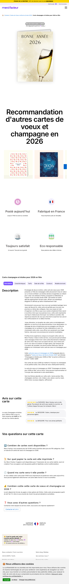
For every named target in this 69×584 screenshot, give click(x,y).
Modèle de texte (60, 283)
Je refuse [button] (14, 580)
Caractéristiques (20, 283)
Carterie (7, 15)
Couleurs (49, 283)
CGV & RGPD (6, 556)
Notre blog (39, 552)
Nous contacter (7, 552)
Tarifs (30, 283)
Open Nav (66, 7)
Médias (46, 552)
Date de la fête (39, 283)
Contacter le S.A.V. (12, 509)
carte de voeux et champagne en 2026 (40, 353)
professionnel (62, 4)
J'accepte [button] (6, 580)
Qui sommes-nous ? (42, 556)
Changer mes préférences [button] (27, 580)
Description (8, 283)
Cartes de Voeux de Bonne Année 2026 (21, 15)
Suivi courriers (18, 552)
